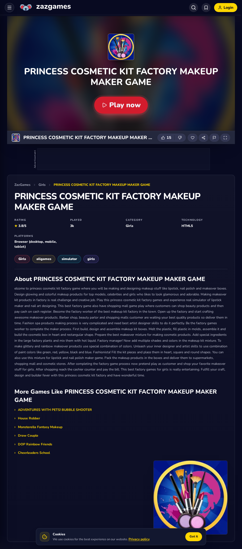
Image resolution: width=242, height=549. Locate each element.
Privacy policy (139, 539)
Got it (194, 536)
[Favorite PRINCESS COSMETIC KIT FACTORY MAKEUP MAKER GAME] (193, 138)
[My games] (206, 7)
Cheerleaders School (34, 453)
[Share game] (203, 138)
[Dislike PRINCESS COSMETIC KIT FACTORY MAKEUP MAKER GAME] (180, 138)
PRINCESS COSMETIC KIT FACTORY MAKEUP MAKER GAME (102, 185)
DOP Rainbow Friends (35, 444)
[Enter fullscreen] (225, 138)
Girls (42, 185)
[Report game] (214, 138)
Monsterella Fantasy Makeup (40, 427)
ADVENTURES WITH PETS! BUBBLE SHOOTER (55, 410)
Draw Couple (28, 435)
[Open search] (193, 7)
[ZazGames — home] (45, 7)
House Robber (29, 418)
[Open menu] (9, 7)
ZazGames (22, 185)
